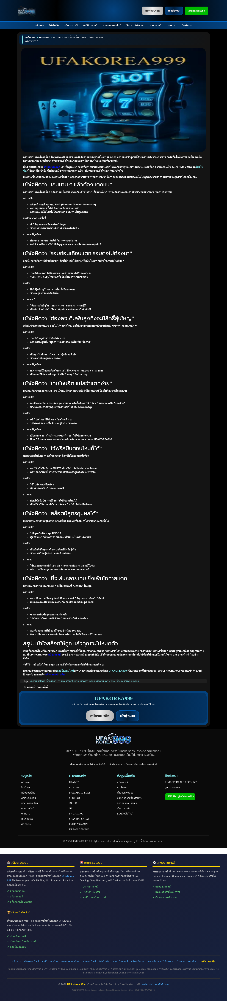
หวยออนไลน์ (27, 808)
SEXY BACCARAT (79, 819)
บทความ (171, 25)
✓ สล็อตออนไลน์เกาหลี (19, 901)
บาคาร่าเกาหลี (87, 681)
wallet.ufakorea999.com (155, 984)
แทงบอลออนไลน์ (112, 25)
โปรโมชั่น (54, 25)
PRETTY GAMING (79, 824)
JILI (71, 808)
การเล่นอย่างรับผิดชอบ (160, 961)
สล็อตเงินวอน (138, 961)
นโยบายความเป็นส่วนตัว (129, 798)
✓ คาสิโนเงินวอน (16, 946)
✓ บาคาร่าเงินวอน (90, 892)
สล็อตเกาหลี (71, 25)
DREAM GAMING (79, 829)
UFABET (74, 782)
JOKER (73, 803)
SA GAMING (76, 813)
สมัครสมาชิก (123, 782)
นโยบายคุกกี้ (123, 808)
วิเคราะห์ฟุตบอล (135, 25)
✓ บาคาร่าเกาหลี (89, 886)
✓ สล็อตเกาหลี (15, 896)
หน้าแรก (39, 25)
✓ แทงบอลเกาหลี (162, 886)
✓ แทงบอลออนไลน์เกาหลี (167, 892)
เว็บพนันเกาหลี (131, 681)
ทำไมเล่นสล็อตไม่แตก (68, 681)
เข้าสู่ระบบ (122, 787)
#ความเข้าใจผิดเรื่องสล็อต (43, 681)
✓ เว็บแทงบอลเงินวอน (165, 897)
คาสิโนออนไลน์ (65, 670)
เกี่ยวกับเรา (27, 819)
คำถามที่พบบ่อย (125, 792)
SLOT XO (74, 798)
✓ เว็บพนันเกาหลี (16, 936)
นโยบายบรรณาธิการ (187, 961)
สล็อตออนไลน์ (28, 792)
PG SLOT (74, 787)
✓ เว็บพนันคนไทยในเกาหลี (22, 941)
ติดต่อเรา (187, 25)
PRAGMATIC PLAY (79, 792)
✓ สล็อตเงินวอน (16, 891)
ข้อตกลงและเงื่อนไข (127, 803)
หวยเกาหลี (156, 25)
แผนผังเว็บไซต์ (124, 813)
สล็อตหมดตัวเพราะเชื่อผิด (109, 681)
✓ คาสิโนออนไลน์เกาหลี (93, 897)
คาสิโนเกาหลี (90, 25)
